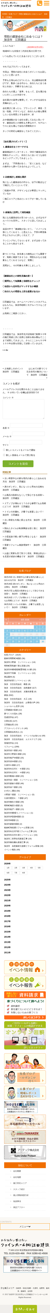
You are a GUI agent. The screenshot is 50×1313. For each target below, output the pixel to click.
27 (25, 641)
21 (31, 638)
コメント (8, 397)
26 (19, 641)
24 (7, 641)
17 (7, 638)
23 (43, 638)
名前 (6, 428)
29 (37, 641)
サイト (6, 445)
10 (7, 634)
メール (7, 436)
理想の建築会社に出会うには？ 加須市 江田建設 (25, 38)
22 (37, 638)
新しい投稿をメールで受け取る (20, 455)
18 (13, 638)
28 (31, 641)
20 (25, 638)
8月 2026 (25, 620)
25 (13, 641)
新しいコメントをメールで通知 (20, 450)
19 (19, 638)
